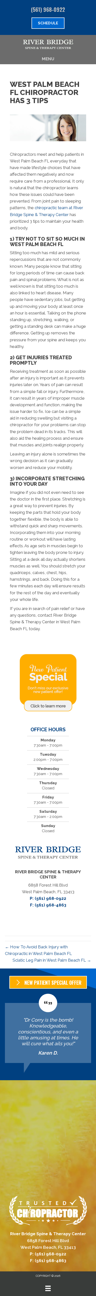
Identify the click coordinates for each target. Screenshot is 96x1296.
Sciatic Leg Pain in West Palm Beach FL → (52, 960)
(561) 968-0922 (48, 9)
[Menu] (48, 1288)
